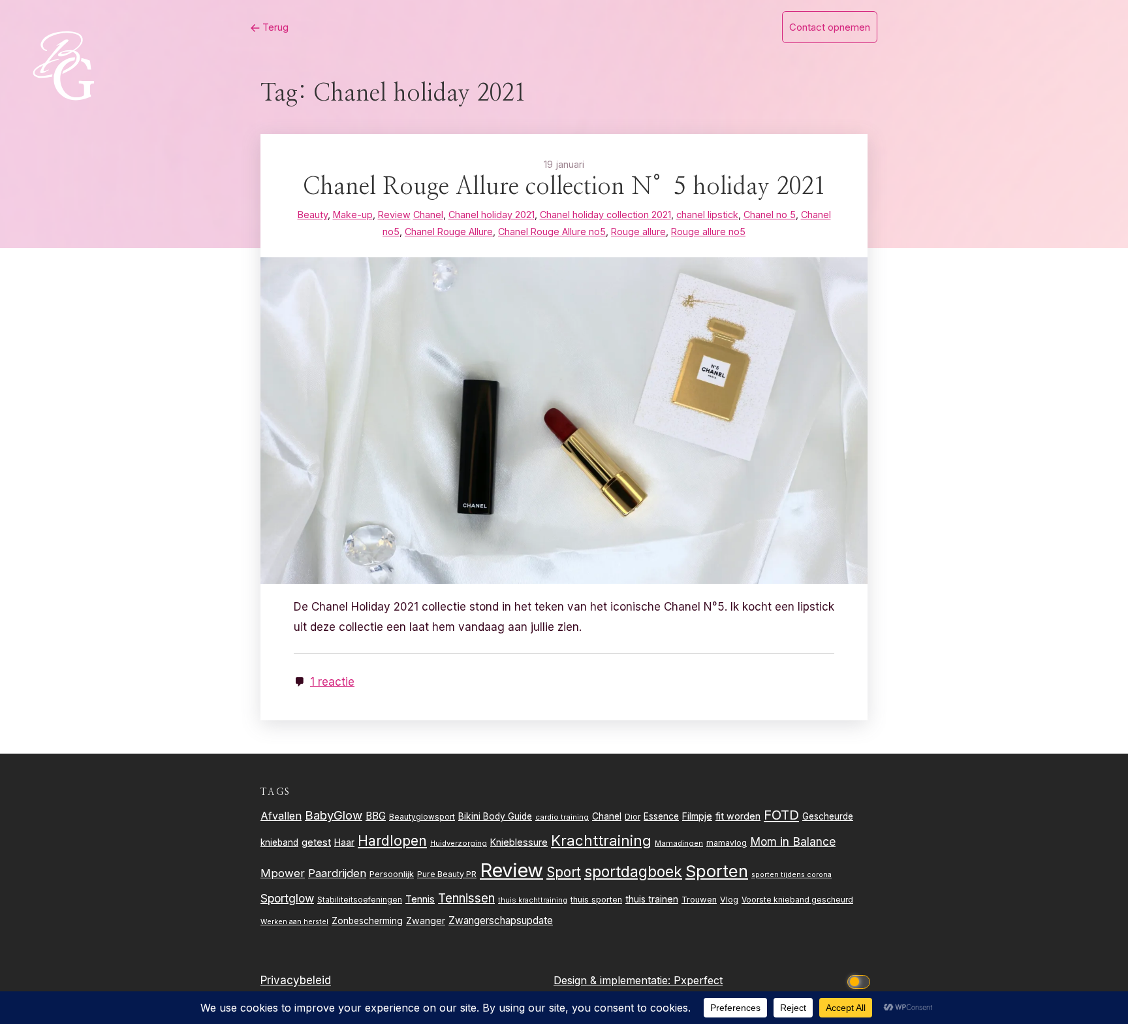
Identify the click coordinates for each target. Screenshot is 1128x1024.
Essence (661, 816)
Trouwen (699, 899)
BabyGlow (333, 815)
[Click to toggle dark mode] (861, 980)
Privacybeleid (295, 980)
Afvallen (281, 815)
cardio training (562, 817)
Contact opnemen (829, 27)
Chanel (606, 816)
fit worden (737, 816)
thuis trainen (651, 898)
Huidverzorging (458, 843)
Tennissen (466, 898)
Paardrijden (337, 873)
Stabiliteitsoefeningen (359, 899)
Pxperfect (698, 980)
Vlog (729, 899)
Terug (274, 27)
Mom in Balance (793, 841)
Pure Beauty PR (447, 874)
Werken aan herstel (294, 922)
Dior (632, 817)
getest (316, 842)
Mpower (282, 873)
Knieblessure (519, 842)
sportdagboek (633, 872)
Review (511, 870)
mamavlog (726, 843)
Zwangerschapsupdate (500, 920)
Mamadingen (679, 843)
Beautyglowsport (422, 817)
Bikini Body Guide (495, 816)
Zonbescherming (367, 921)
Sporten (716, 871)
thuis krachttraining (532, 899)
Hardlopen (392, 840)
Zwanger (425, 920)
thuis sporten (596, 899)
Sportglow (287, 898)
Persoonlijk (391, 874)
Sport (563, 872)
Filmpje (697, 816)
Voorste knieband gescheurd (797, 899)
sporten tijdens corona (791, 875)
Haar (344, 842)
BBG (376, 816)
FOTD (781, 815)
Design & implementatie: (614, 980)
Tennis (420, 899)
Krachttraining (601, 840)
